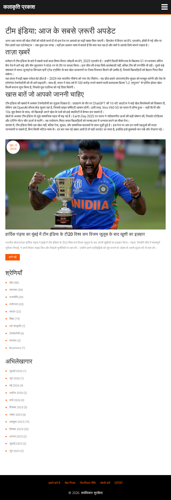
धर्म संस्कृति (17, 326)
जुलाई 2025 (17, 443)
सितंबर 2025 (19, 429)
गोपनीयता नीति (88, 483)
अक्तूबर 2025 (19, 421)
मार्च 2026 (16, 400)
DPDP (119, 483)
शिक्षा (14, 318)
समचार (15, 340)
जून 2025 (16, 451)
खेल (14, 282)
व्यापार (15, 311)
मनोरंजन (16, 304)
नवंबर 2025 (17, 414)
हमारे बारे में (54, 483)
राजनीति (16, 297)
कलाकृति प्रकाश (19, 7)
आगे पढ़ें (12, 257)
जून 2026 (16, 378)
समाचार (16, 289)
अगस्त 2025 (18, 436)
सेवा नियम (70, 483)
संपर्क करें (105, 483)
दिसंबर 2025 (18, 407)
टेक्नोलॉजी (16, 333)
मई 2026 (16, 385)
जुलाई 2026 (17, 371)
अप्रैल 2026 (18, 392)
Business (17, 348)
